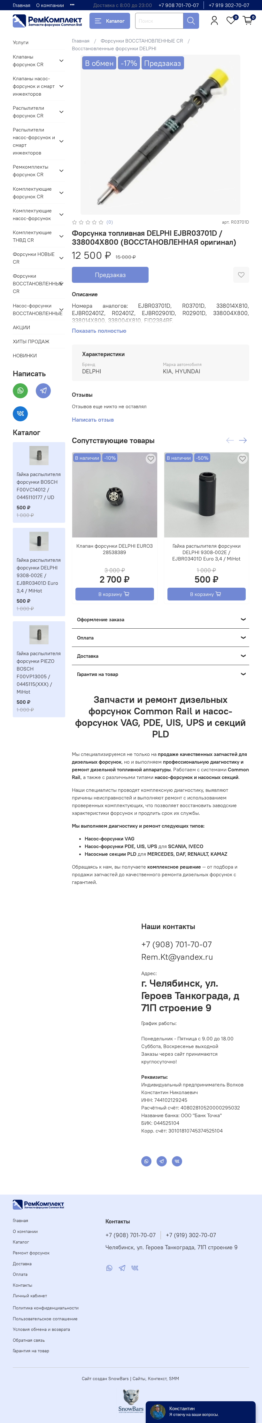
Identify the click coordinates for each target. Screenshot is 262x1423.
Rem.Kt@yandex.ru (177, 956)
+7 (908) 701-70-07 (176, 944)
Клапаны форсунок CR (28, 60)
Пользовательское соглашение (45, 1319)
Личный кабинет (30, 1296)
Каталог (115, 21)
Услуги (20, 42)
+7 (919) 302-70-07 (191, 1235)
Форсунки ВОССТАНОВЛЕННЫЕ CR (142, 40)
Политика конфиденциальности (46, 1308)
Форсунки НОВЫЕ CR (34, 258)
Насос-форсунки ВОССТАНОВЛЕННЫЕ (34, 309)
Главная (21, 5)
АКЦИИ (21, 327)
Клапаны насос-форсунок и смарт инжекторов (34, 86)
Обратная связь (29, 1340)
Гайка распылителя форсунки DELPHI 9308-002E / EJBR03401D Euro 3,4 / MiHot (206, 551)
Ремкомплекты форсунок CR (30, 170)
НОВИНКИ (25, 355)
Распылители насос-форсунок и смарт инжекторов (34, 141)
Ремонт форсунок (31, 1253)
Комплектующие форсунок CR (32, 193)
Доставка (22, 1264)
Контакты (22, 1285)
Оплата (20, 1274)
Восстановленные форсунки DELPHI (114, 48)
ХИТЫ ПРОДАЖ (31, 341)
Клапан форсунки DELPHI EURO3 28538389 (114, 548)
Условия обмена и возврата (41, 1329)
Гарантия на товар (31, 1351)
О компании (50, 5)
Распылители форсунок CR (28, 112)
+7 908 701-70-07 (178, 5)
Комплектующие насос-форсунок (32, 214)
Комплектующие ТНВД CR (32, 236)
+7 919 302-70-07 (229, 5)
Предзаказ (110, 275)
